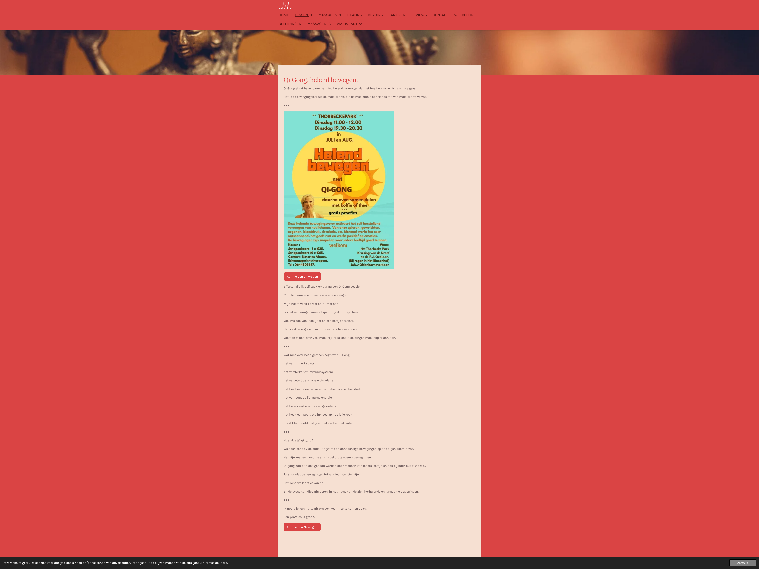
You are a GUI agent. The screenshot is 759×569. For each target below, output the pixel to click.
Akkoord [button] (742, 562)
